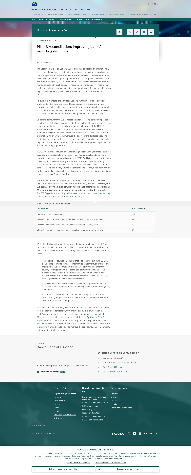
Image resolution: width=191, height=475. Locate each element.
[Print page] (119, 32)
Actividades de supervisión (77, 15)
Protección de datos (90, 413)
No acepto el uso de (127, 469)
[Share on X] (130, 32)
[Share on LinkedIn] (144, 32)
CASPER (114, 401)
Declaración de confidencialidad (95, 402)
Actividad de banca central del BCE (142, 15)
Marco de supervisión (55, 15)
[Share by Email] (151, 32)
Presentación (38, 15)
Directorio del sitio (39, 425)
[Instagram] (140, 433)
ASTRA (113, 397)
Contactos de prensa (49, 372)
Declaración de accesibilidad (94, 416)
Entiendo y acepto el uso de (63, 469)
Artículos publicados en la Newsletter (90, 19)
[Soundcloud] (151, 433)
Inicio (34, 19)
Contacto (57, 404)
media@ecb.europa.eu (116, 372)
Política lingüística (89, 409)
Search (148, 4)
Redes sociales (60, 418)
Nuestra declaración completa (78, 463)
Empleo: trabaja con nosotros (66, 394)
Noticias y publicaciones (117, 15)
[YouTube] (145, 433)
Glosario (57, 397)
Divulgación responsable (92, 420)
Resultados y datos (97, 15)
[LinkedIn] (134, 433)
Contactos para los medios (65, 415)
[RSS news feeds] (156, 433)
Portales (114, 394)
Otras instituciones (61, 401)
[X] (129, 433)
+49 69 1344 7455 (114, 367)
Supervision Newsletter (66, 19)
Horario (57, 411)
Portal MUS (115, 404)
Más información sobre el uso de (111, 463)
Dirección (58, 408)
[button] (152, 4)
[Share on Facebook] (137, 32)
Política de (90, 406)
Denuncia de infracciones (121, 408)
